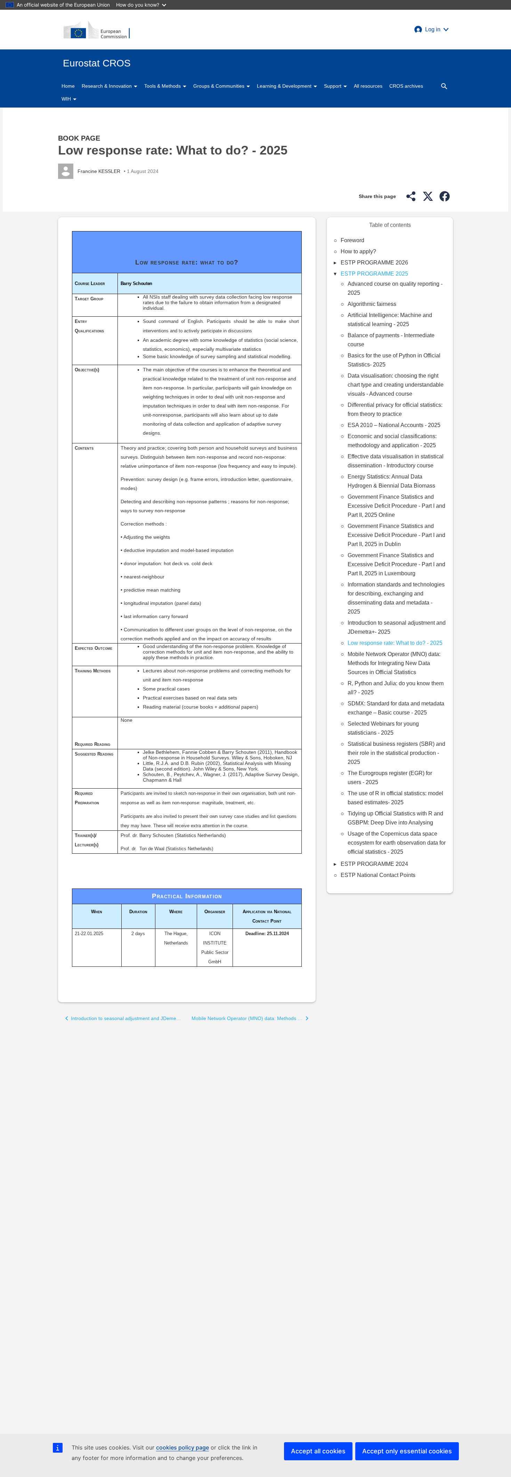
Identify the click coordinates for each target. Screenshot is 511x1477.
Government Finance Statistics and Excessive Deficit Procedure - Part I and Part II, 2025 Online (396, 506)
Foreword (352, 240)
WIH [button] (67, 99)
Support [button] (333, 86)
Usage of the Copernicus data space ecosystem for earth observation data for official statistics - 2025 (397, 843)
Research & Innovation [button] (107, 86)
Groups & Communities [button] (219, 86)
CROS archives (406, 86)
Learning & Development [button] (285, 86)
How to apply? (358, 251)
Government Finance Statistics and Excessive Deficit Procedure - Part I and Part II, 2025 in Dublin (396, 535)
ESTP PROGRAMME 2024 (374, 864)
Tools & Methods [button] (163, 86)
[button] (431, 29)
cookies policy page (182, 1447)
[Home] (97, 29)
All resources (368, 86)
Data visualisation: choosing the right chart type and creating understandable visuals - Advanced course (396, 385)
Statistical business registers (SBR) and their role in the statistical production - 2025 (396, 753)
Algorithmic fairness (372, 304)
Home (68, 86)
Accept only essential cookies (407, 1451)
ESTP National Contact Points (378, 875)
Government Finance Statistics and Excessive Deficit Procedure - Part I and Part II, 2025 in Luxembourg (396, 564)
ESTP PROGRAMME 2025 (374, 274)
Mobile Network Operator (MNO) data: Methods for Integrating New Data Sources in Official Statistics (394, 663)
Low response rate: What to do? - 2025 (395, 643)
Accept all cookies (318, 1451)
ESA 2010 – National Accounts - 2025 (394, 425)
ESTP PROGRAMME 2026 (374, 263)
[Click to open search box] (444, 86)
